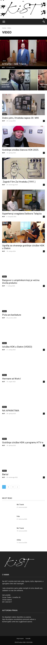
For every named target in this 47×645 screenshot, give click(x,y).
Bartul (5, 474)
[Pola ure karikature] (23, 301)
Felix (18, 516)
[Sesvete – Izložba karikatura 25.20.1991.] (19, 80)
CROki (19, 540)
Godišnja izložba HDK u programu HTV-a (22, 442)
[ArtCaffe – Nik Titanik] (23, 53)
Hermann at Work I (11, 378)
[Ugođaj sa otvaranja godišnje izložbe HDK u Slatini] (23, 232)
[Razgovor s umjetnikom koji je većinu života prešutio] (23, 266)
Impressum (20, 638)
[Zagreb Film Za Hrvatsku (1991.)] (23, 168)
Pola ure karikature (11, 315)
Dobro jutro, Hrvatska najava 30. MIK (20, 118)
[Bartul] (23, 461)
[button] (3, 22)
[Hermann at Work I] (23, 365)
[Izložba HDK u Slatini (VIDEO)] (23, 333)
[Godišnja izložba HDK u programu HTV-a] (23, 429)
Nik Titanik (20, 504)
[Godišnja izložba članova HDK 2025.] (23, 136)
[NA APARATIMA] (23, 397)
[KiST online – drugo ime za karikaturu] (23, 9)
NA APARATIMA (10, 410)
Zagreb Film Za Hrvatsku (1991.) (18, 181)
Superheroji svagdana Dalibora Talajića (22, 213)
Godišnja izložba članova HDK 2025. (20, 150)
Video (4, 61)
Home (4, 28)
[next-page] (17, 487)
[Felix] (8, 519)
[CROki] (8, 543)
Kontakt (28, 638)
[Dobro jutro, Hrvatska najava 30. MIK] (23, 104)
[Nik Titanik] (8, 508)
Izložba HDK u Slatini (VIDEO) (17, 346)
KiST (3, 121)
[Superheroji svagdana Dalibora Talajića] (23, 200)
